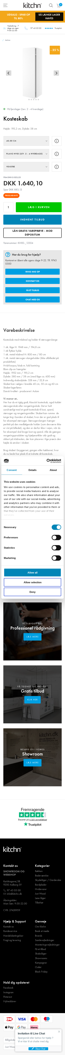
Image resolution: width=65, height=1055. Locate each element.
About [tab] (53, 470)
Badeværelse (41, 875)
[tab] (27, 100)
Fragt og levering (12, 940)
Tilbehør (39, 902)
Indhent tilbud (32, 219)
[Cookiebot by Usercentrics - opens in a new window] (46, 461)
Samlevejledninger (44, 940)
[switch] (56, 537)
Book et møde (42, 931)
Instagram (8, 992)
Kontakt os (32, 280)
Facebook (8, 987)
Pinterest (7, 997)
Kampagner (41, 962)
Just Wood (40, 893)
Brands (38, 935)
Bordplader (40, 884)
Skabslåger (40, 953)
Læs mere (32, 636)
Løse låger (40, 898)
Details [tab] (32, 470)
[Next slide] (56, 73)
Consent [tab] (12, 470)
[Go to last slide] (8, 73)
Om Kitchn (40, 926)
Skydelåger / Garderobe (48, 880)
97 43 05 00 (35, 28)
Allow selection (33, 582)
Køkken (39, 871)
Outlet (38, 967)
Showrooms (41, 958)
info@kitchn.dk (14, 894)
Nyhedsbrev (9, 1001)
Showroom (32, 754)
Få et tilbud (32, 290)
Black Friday (41, 971)
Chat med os (33, 299)
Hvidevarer (41, 889)
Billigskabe (10, 1040)
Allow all (33, 572)
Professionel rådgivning (32, 628)
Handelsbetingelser (13, 935)
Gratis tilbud (32, 691)
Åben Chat (40, 1048)
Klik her (32, 699)
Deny (33, 592)
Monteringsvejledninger (47, 944)
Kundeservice (10, 931)
